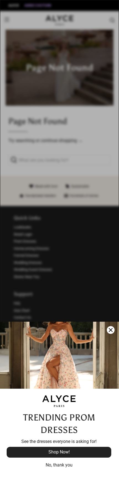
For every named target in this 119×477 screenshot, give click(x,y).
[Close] (111, 330)
